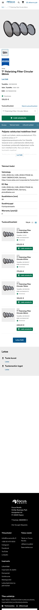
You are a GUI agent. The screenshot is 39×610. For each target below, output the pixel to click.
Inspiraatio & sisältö (9, 570)
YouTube (5, 551)
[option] (5, 52)
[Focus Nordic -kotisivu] (11, 2)
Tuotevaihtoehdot (8, 106)
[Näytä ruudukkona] (32, 222)
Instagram (5, 545)
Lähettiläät (6, 566)
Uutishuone (6, 576)
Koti (3, 7)
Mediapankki (6, 580)
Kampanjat (6, 573)
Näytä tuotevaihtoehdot (29, 106)
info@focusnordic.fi (9, 538)
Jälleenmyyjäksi (27, 544)
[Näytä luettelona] (35, 222)
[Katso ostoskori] (23, 2)
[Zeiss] (5, 62)
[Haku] (18, 2)
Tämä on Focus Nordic (26, 539)
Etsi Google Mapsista (19, 525)
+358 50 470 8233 (8, 542)
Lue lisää (5, 79)
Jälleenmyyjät (32, 2)
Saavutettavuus (27, 547)
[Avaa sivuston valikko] (4, 2)
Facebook (5, 548)
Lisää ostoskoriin (19, 118)
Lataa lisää (19, 340)
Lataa (7, 362)
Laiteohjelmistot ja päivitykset (8, 584)
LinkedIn (5, 555)
